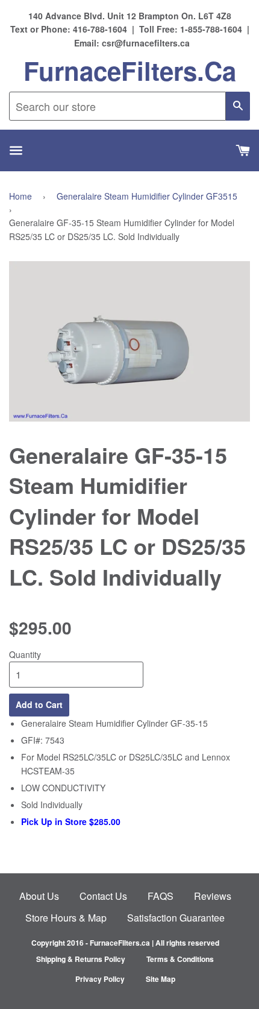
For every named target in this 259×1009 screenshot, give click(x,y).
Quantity (25, 654)
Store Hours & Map (66, 918)
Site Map (160, 978)
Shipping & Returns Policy (80, 959)
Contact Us (103, 896)
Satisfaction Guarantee (176, 918)
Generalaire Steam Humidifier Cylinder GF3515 (147, 196)
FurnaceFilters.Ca (129, 71)
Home (20, 196)
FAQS (160, 896)
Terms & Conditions (180, 959)
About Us (39, 896)
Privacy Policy (100, 978)
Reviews (212, 896)
